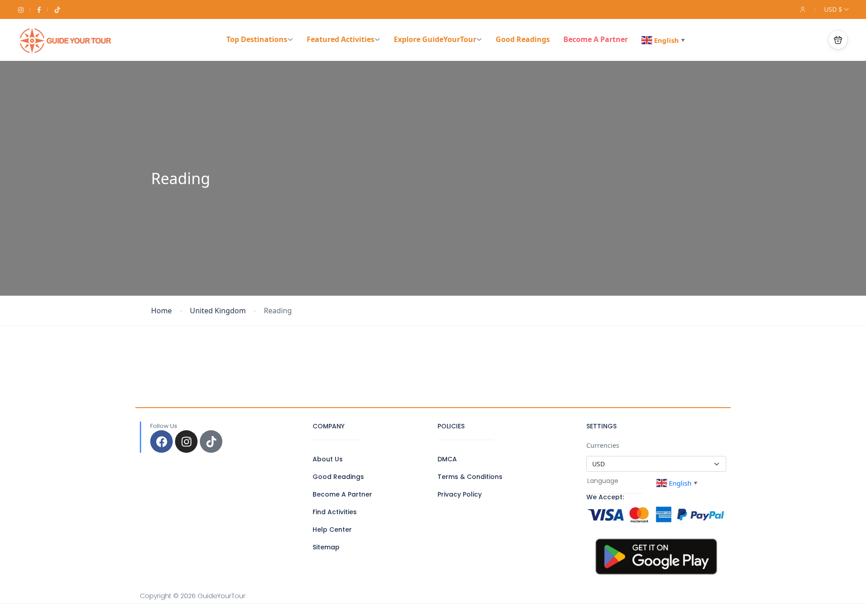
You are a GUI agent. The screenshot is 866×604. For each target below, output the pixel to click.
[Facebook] (161, 441)
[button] (838, 40)
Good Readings (523, 39)
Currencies (602, 445)
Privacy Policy (460, 494)
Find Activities (335, 511)
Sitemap (326, 547)
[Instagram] (186, 441)
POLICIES (451, 426)
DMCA (447, 459)
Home (161, 311)
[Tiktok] (211, 441)
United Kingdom (218, 311)
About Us (328, 459)
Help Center (332, 529)
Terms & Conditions (470, 476)
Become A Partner (595, 39)
